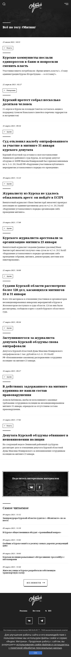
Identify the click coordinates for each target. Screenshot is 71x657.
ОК (35, 652)
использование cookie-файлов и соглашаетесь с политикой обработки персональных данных (39, 646)
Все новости (34, 583)
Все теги (36, 611)
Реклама (23, 611)
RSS (49, 611)
